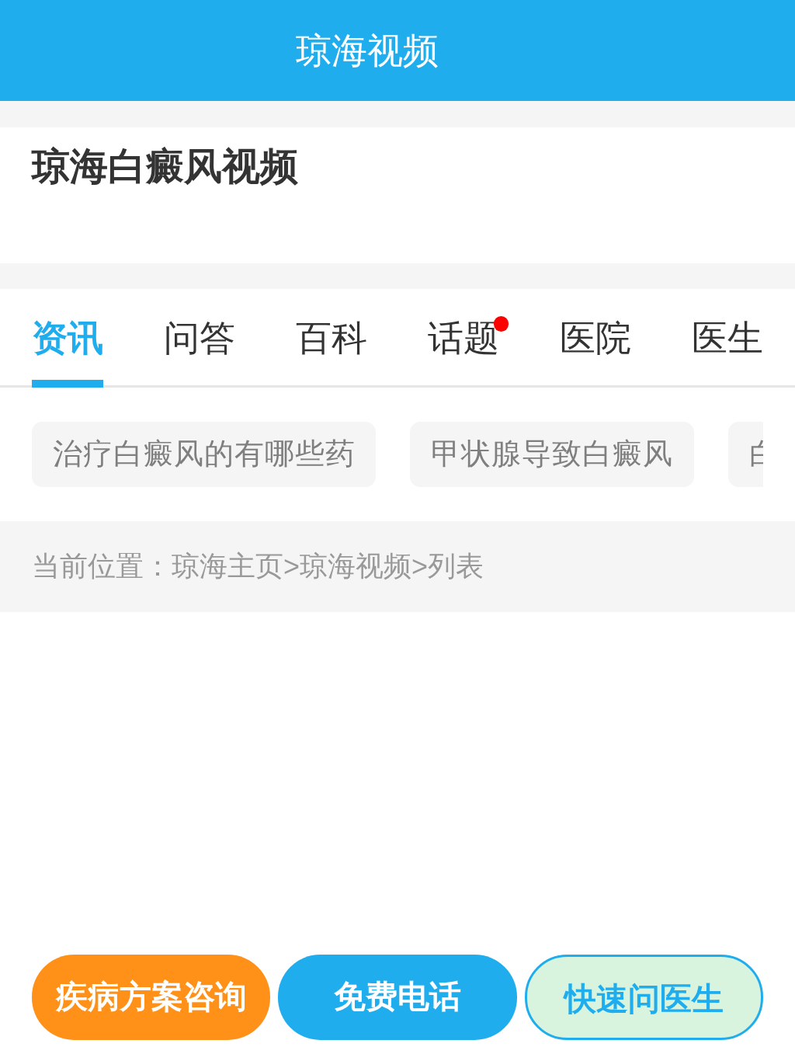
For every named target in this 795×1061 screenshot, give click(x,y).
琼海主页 (236, 566)
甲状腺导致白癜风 (552, 453)
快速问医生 (644, 999)
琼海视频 (364, 566)
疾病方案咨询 (151, 996)
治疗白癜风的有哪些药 (204, 453)
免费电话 (397, 996)
